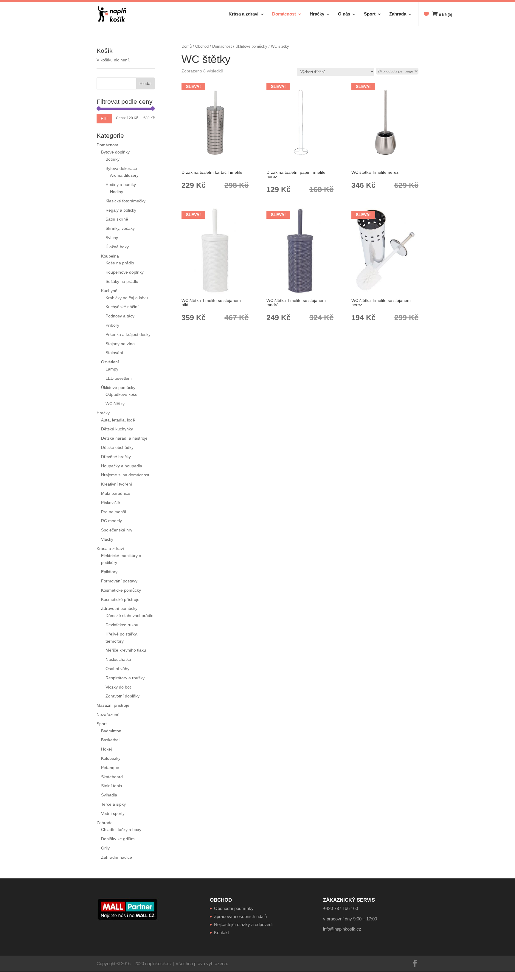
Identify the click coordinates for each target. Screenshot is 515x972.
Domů (187, 46)
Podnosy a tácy (120, 316)
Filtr (104, 118)
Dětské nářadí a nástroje (124, 438)
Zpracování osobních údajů (240, 916)
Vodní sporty (113, 813)
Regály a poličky (121, 210)
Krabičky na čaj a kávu (127, 297)
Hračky (317, 14)
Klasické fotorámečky (125, 201)
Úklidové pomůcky (251, 46)
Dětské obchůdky (117, 447)
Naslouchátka (118, 659)
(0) (445, 15)
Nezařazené (108, 714)
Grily (105, 848)
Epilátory (109, 571)
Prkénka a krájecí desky (128, 334)
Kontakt (221, 932)
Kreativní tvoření (116, 484)
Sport (370, 14)
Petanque (110, 767)
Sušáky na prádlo (122, 281)
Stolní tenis (111, 785)
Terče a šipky (113, 804)
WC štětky (115, 403)
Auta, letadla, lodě (118, 420)
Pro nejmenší (113, 511)
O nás (344, 14)
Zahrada (397, 14)
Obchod (202, 46)
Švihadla (109, 795)
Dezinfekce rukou (122, 624)
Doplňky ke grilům (118, 838)
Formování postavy (119, 581)
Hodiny (116, 191)
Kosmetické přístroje (120, 599)
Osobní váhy (117, 668)
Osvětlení (110, 361)
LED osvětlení (119, 378)
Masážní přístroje (113, 705)
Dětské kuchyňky (117, 429)
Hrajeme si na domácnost (125, 474)
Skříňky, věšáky (120, 228)
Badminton (111, 730)
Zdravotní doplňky (122, 696)
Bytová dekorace (121, 168)
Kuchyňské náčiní (122, 306)
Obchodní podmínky (234, 908)
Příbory (112, 325)
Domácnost (284, 14)
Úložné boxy (117, 246)
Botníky (113, 159)
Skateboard (112, 776)
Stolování (114, 352)
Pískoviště (110, 502)
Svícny (112, 237)
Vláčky (107, 539)
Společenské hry (116, 530)
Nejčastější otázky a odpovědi (243, 924)
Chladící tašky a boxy (121, 829)
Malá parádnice (115, 493)
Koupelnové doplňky (125, 272)
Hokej (106, 749)
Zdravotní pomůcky (119, 608)
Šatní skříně (117, 219)
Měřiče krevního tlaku (126, 650)
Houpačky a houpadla (121, 465)
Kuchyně (109, 290)
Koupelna (110, 256)
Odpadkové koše (121, 394)
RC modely (111, 520)
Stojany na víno (120, 343)
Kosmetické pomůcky (121, 590)
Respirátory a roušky (125, 677)
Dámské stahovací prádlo (130, 615)
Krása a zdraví (243, 14)
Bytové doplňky (115, 152)
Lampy (112, 369)
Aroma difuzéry (124, 175)
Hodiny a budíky (121, 184)
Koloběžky (110, 758)
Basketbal (110, 739)
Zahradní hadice (116, 857)
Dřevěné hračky (116, 456)
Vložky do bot (118, 687)
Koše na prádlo (120, 263)
